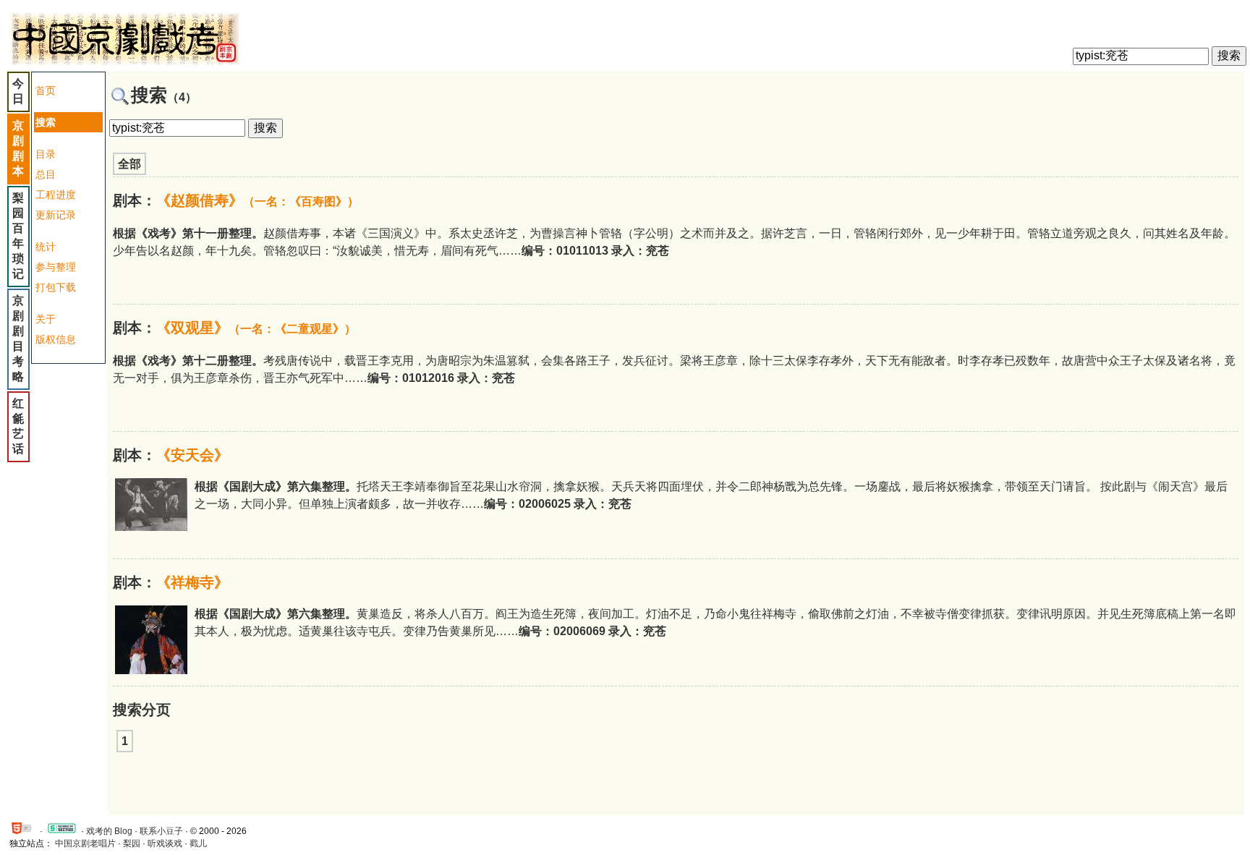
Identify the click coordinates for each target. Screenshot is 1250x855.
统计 (45, 246)
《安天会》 (192, 455)
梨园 (131, 843)
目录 (45, 154)
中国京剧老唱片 (85, 843)
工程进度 (55, 194)
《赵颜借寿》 (257, 200)
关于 (45, 319)
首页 (45, 90)
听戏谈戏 (165, 843)
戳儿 (198, 843)
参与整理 (55, 267)
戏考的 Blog (109, 831)
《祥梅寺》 (192, 582)
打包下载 (55, 287)
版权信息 (55, 339)
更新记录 (55, 215)
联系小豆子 (161, 831)
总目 (45, 174)
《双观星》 (256, 328)
